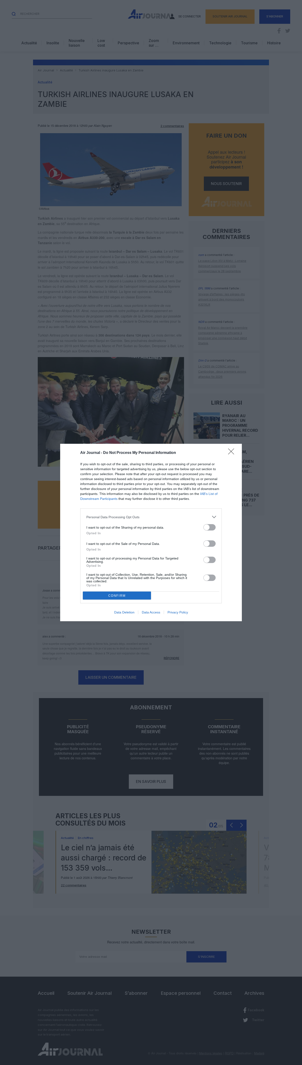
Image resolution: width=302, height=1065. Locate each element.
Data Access (151, 612)
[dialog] (151, 532)
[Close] (232, 452)
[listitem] (151, 516)
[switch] (209, 527)
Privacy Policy (178, 612)
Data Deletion (124, 612)
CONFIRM (117, 595)
